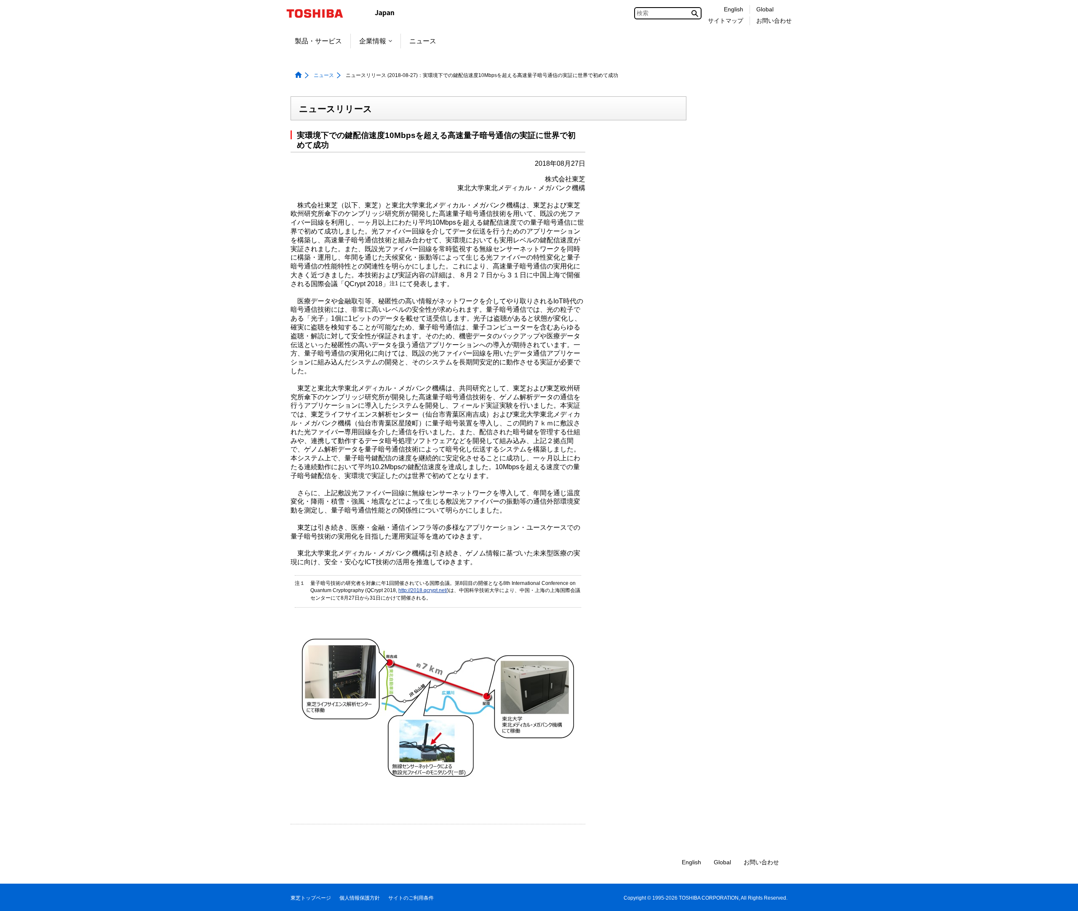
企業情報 (372, 41)
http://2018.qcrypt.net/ (422, 590)
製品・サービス (318, 41)
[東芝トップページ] (320, 13)
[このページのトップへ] (1060, 896)
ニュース (422, 41)
